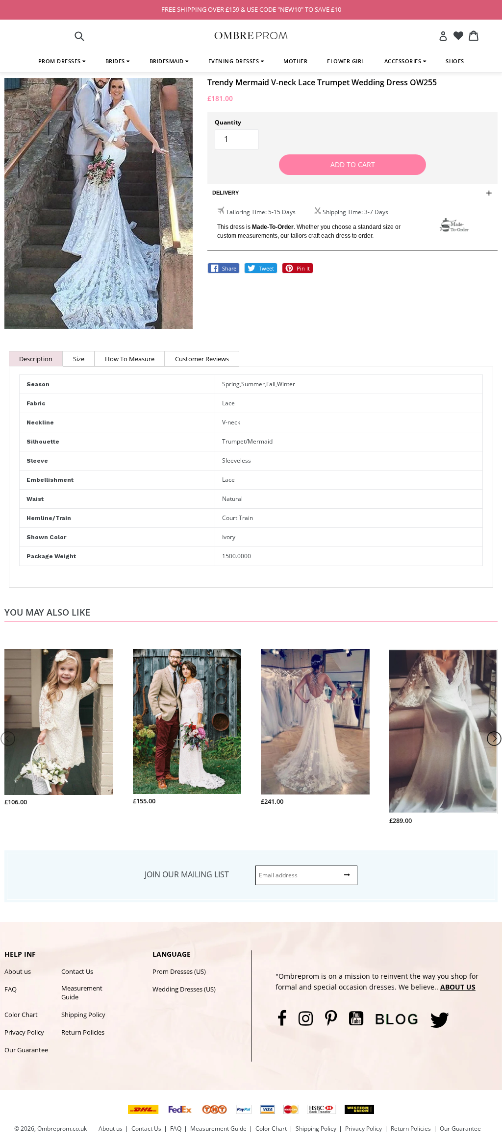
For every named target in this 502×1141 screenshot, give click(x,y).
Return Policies (82, 1032)
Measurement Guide (81, 992)
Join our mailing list (187, 874)
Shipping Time (342, 212)
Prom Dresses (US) (179, 971)
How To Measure (129, 358)
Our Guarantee (26, 1049)
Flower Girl (346, 61)
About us (17, 971)
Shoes (455, 61)
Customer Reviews (202, 358)
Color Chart (21, 1014)
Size (78, 358)
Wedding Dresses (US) (184, 989)
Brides (116, 61)
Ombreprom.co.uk (62, 1128)
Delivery (225, 193)
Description (35, 358)
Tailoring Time (245, 212)
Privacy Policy (24, 1032)
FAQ (10, 989)
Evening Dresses (234, 61)
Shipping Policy (83, 1014)
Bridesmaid (168, 61)
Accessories (403, 61)
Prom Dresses (60, 61)
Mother (295, 61)
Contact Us (77, 971)
